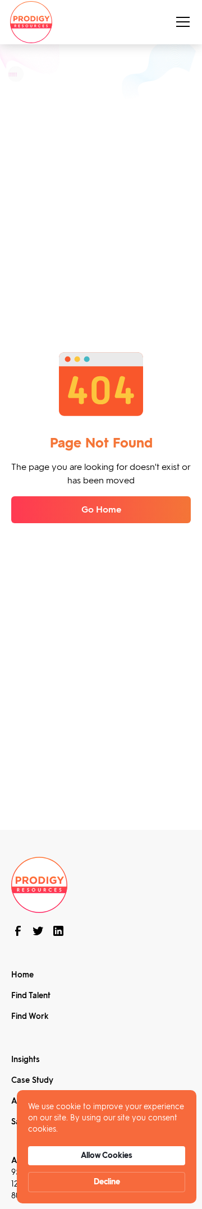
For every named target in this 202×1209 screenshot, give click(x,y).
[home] (31, 22)
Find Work (29, 1016)
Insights (25, 1059)
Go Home (101, 509)
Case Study (32, 1080)
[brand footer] (39, 884)
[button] (180, 21)
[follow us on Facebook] (18, 931)
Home (22, 975)
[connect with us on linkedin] (58, 931)
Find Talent (30, 995)
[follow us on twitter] (38, 931)
